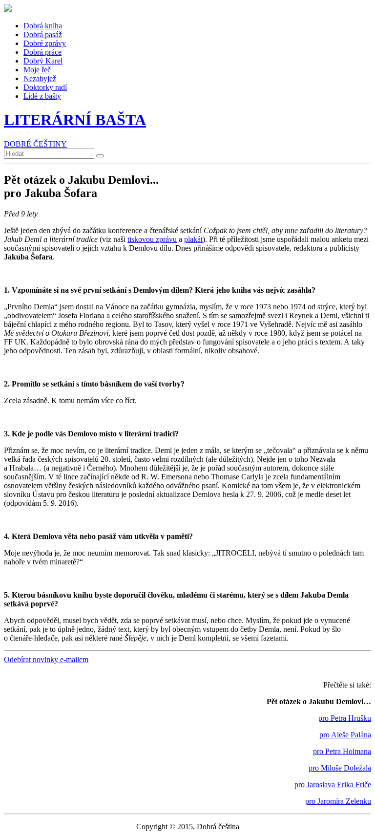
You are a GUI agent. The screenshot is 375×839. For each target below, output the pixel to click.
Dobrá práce (42, 52)
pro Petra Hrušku (344, 718)
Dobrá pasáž (42, 34)
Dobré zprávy (44, 43)
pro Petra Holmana (342, 751)
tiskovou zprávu (152, 239)
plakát (193, 239)
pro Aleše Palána (345, 735)
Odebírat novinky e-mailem (46, 659)
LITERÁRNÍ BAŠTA (75, 120)
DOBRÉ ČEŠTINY (35, 144)
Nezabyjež (39, 78)
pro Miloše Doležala (340, 768)
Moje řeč (37, 69)
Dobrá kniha (42, 26)
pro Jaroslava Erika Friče (332, 784)
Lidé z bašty (42, 96)
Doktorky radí (45, 87)
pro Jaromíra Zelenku (338, 801)
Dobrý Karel (42, 61)
